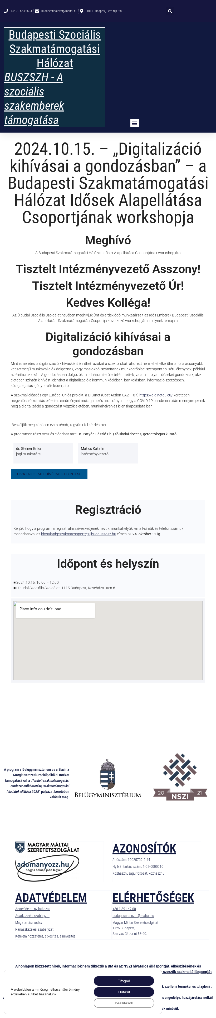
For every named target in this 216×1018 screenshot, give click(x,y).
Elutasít (124, 992)
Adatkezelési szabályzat (32, 916)
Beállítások (124, 1003)
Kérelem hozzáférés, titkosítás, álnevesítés (45, 936)
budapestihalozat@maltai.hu (133, 916)
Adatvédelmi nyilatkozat (32, 909)
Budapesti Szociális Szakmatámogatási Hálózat (55, 49)
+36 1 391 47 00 (124, 909)
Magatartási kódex (28, 922)
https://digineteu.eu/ (156, 395)
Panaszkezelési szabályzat (34, 929)
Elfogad (123, 981)
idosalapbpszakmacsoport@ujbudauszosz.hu (78, 534)
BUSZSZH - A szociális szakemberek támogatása (34, 98)
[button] (170, 11)
